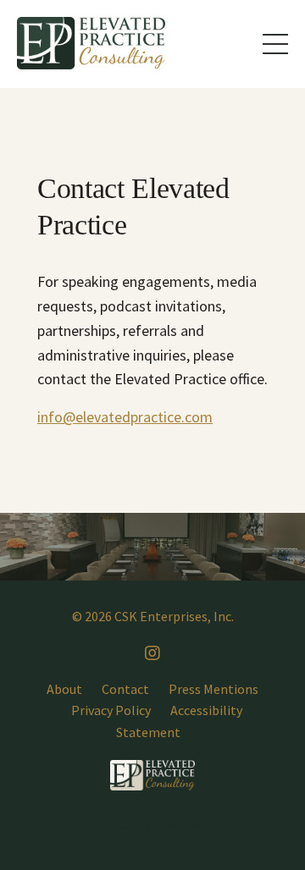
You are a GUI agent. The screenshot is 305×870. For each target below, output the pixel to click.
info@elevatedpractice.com (125, 417)
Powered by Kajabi (152, 826)
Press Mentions (213, 688)
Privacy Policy (111, 710)
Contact (125, 688)
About (64, 688)
